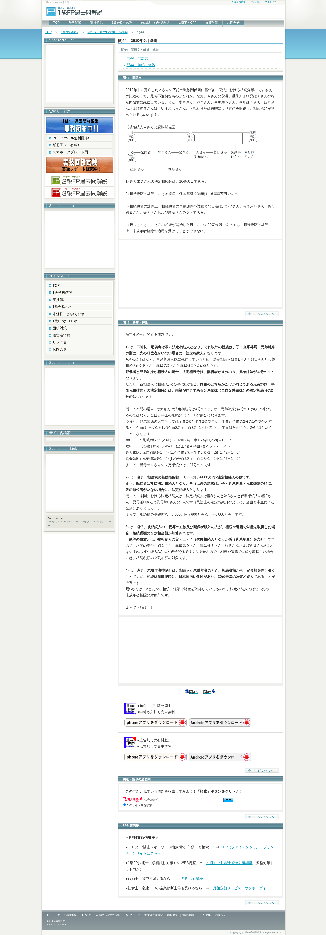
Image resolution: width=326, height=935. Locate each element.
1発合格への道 (122, 22)
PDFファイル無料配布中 (72, 138)
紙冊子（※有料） (67, 145)
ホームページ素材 (83, 521)
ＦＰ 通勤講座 (192, 878)
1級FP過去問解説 (67, 915)
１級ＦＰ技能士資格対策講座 (229, 863)
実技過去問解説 (153, 915)
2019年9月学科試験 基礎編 (108, 32)
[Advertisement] (200, 273)
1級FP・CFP (132, 915)
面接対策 (212, 22)
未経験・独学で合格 (155, 22)
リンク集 (255, 1)
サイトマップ (271, 1)
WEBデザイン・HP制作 (60, 521)
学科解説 (75, 22)
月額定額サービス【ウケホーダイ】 (241, 888)
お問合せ (233, 22)
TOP (56, 22)
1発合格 (86, 915)
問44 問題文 (137, 58)
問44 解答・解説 (141, 65)
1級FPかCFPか (65, 321)
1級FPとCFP (187, 22)
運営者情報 (239, 1)
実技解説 (96, 22)
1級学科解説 (69, 32)
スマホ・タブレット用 (70, 152)
